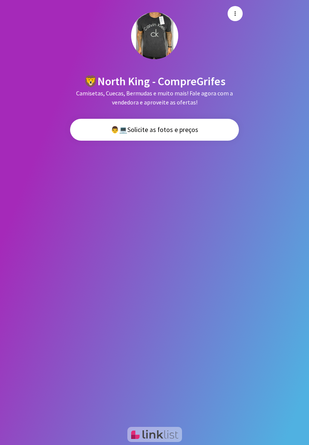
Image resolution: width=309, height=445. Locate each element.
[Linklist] (154, 434)
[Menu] (235, 13)
